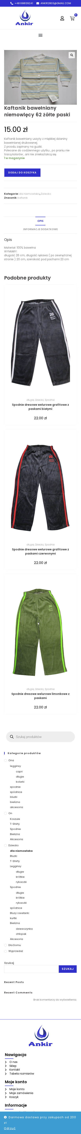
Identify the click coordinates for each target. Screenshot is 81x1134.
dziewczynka (24, 929)
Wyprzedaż (15, 951)
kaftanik (23, 198)
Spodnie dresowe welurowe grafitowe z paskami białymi (40, 407)
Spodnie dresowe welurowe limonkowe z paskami (40, 696)
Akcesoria (16, 839)
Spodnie (49, 400)
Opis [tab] (40, 221)
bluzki (13, 797)
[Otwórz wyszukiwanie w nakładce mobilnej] (40, 736)
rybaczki (21, 882)
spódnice (16, 792)
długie (30, 400)
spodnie (15, 787)
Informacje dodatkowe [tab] (40, 229)
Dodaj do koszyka (22, 172)
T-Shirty (15, 824)
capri (19, 771)
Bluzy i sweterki (19, 913)
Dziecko (46, 194)
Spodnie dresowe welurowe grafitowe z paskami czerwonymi (40, 551)
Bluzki (13, 856)
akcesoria (16, 807)
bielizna (15, 802)
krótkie (20, 877)
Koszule (15, 819)
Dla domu (14, 945)
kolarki (20, 782)
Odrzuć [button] (10, 1128)
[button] (40, 35)
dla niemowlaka (29, 194)
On (10, 813)
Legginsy (15, 866)
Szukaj (9, 963)
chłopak (21, 934)
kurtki (13, 918)
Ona (11, 760)
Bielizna (15, 834)
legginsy (15, 766)
